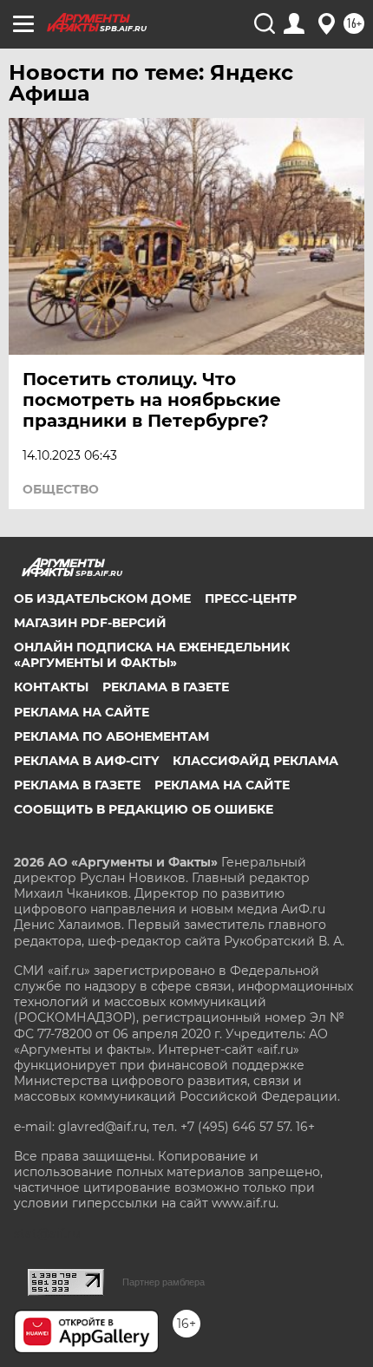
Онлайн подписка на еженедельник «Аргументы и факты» (152, 654)
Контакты (51, 687)
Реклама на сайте (81, 712)
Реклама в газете (165, 687)
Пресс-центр (251, 598)
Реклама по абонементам (111, 736)
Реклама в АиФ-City (86, 761)
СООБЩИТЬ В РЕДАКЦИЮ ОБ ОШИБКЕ (143, 809)
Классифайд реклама (255, 761)
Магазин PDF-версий (90, 623)
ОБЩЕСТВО (61, 489)
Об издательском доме (102, 598)
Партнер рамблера (163, 1282)
